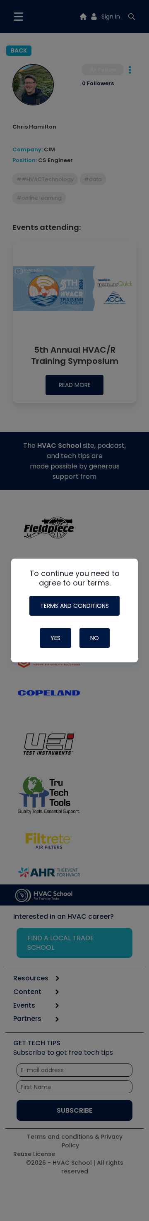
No (94, 638)
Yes (55, 638)
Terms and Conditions (74, 606)
